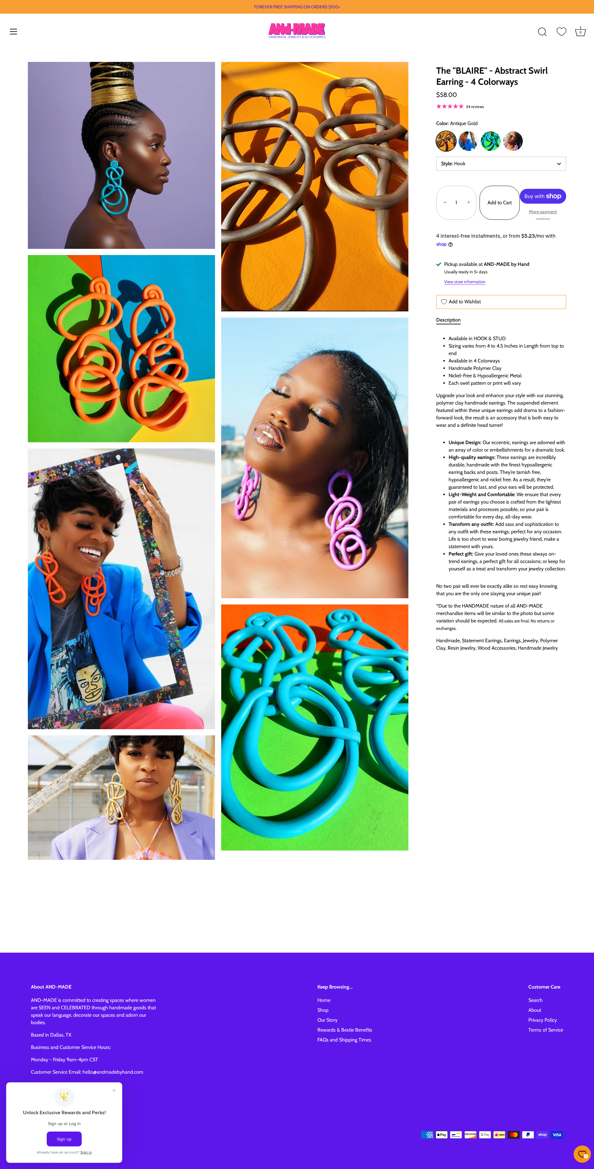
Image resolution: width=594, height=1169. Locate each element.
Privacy (468, 649)
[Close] (588, 6)
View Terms (449, 649)
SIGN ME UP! (451, 619)
